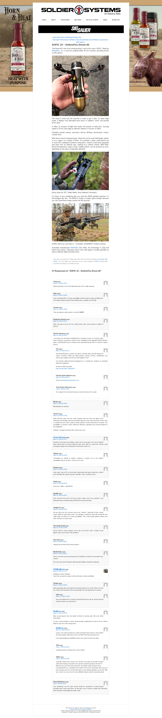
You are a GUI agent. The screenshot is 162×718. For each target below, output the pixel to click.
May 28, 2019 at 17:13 (60, 571)
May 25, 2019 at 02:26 (60, 483)
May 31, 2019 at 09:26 (60, 585)
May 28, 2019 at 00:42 (63, 377)
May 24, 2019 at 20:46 (60, 403)
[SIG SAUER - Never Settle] (81, 32)
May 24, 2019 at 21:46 (60, 415)
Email (105, 20)
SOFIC (55, 261)
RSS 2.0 (97, 261)
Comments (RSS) (86, 709)
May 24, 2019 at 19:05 (60, 309)
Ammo (102, 259)
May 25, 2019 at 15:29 (60, 509)
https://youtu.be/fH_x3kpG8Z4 (65, 368)
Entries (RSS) (74, 709)
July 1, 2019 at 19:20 (59, 683)
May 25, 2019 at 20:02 (60, 541)
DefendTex (56, 51)
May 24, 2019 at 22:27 (60, 439)
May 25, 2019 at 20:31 (60, 553)
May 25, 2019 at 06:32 (60, 495)
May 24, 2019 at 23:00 (60, 469)
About (53, 20)
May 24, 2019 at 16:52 (60, 283)
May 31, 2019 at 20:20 (63, 630)
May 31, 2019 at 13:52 (63, 596)
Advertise (116, 20)
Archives (77, 20)
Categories (65, 20)
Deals (44, 20)
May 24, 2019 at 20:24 (60, 335)
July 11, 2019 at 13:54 (62, 658)
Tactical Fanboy (92, 20)
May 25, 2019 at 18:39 (60, 527)
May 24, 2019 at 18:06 (60, 295)
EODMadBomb (59, 569)
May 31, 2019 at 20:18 (60, 613)
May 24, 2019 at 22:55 (60, 455)
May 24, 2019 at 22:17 (63, 350)
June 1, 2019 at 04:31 (62, 647)
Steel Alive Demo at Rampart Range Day (67, 37)
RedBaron (57, 611)
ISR (106, 259)
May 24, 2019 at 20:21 (60, 321)
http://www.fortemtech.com (71, 380)
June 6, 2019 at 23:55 (62, 389)
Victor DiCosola (59, 437)
